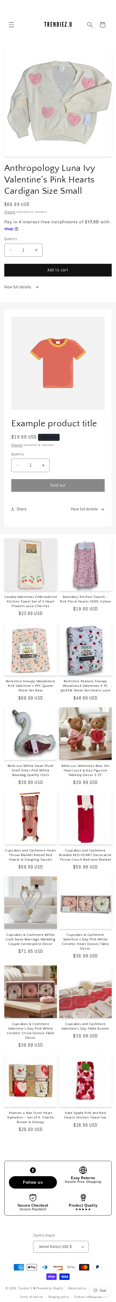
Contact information (87, 1297)
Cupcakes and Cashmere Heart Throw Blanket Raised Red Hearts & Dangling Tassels (30, 855)
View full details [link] (84, 509)
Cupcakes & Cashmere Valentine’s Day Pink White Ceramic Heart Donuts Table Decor (85, 941)
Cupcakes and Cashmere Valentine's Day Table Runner (85, 1026)
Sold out (58, 485)
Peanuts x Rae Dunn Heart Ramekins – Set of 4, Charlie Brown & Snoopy (30, 1117)
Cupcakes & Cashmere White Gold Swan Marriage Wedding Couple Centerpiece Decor (30, 939)
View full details (18, 287)
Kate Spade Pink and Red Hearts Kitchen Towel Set (85, 1115)
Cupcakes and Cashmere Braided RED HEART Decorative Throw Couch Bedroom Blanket (85, 855)
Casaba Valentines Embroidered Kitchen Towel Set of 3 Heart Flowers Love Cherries (30, 601)
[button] (11, 25)
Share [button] (21, 509)
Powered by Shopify (49, 1288)
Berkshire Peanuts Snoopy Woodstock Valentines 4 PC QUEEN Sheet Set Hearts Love (85, 685)
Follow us (33, 1182)
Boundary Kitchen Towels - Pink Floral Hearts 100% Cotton (85, 599)
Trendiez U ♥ (27, 1288)
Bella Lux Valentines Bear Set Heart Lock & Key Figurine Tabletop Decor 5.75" (85, 770)
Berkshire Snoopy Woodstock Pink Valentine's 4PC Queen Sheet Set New (30, 685)
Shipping (9, 212)
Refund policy (77, 1288)
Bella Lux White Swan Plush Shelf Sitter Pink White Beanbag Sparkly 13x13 (31, 770)
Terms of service (31, 1297)
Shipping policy (58, 1297)
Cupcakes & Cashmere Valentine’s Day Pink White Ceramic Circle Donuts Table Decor (30, 1031)
